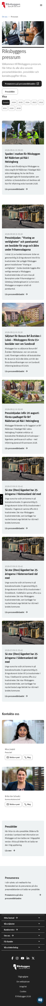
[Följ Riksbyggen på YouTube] (22, 958)
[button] (40, 1000)
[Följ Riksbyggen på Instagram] (17, 958)
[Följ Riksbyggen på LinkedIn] (28, 958)
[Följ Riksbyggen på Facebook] (12, 958)
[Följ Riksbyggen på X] (33, 958)
